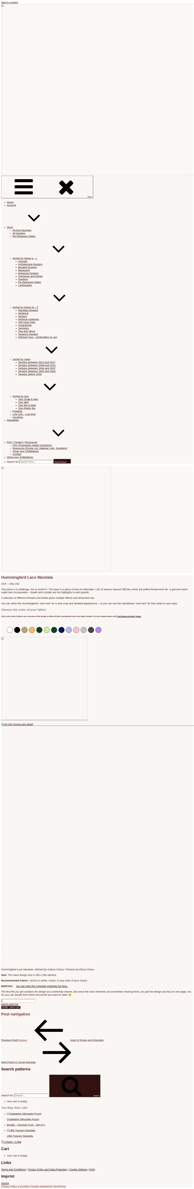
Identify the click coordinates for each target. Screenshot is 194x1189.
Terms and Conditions (13, 1169)
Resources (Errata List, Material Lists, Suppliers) (39, 448)
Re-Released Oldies (23, 236)
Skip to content (9, 2)
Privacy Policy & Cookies (15, 1186)
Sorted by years (21, 359)
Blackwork (24, 270)
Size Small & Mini (28, 399)
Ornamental (25, 325)
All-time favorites (21, 230)
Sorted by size (20, 396)
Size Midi (23, 402)
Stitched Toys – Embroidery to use (37, 337)
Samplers (23, 328)
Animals (22, 261)
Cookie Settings (78, 1169)
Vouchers (17, 417)
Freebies (17, 411)
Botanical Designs (28, 273)
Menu (89, 197)
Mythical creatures (28, 319)
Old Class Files (26, 322)
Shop (10, 227)
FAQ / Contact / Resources (22, 442)
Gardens (23, 279)
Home (10, 202)
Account (11, 205)
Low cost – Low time (24, 414)
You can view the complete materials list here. (42, 986)
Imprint (5, 1183)
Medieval (23, 313)
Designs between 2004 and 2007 (37, 368)
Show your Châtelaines (25, 451)
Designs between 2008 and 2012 (37, 365)
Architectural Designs (30, 264)
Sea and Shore (26, 331)
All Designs (18, 233)
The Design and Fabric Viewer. (129, 616)
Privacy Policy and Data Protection (47, 1169)
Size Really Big (26, 408)
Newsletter (13, 420)
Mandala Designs (28, 310)
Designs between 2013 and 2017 (37, 362)
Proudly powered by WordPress (48, 1186)
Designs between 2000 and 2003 (37, 371)
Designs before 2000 (30, 374)
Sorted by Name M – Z (25, 307)
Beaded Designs (27, 267)
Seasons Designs (28, 334)
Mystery (22, 316)
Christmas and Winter (30, 276)
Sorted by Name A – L (24, 258)
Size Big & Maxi (27, 405)
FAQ (91, 1169)
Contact (16, 454)
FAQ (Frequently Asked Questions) (32, 445)
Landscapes (25, 285)
